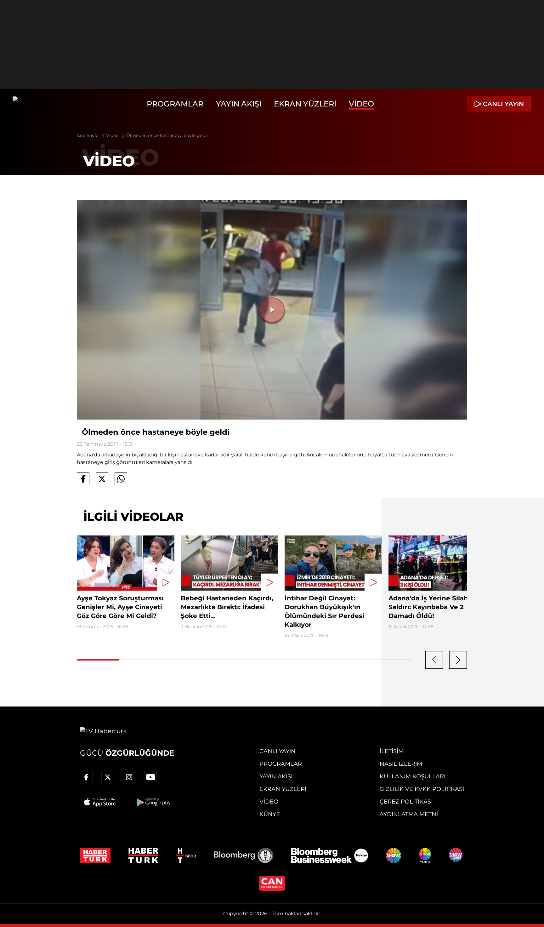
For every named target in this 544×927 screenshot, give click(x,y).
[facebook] (86, 777)
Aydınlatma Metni (409, 814)
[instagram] (129, 777)
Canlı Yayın (277, 751)
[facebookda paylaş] (83, 478)
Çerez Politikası (406, 801)
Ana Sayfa (88, 135)
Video (361, 103)
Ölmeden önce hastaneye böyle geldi (167, 135)
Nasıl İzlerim (401, 763)
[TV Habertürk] (36, 104)
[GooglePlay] (153, 802)
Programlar (175, 103)
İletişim (392, 751)
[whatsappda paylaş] (121, 478)
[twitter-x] (107, 777)
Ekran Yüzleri (305, 103)
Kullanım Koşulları (412, 776)
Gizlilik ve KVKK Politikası (422, 789)
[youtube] (150, 777)
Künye (269, 814)
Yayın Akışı (238, 103)
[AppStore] (100, 802)
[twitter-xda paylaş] (102, 478)
